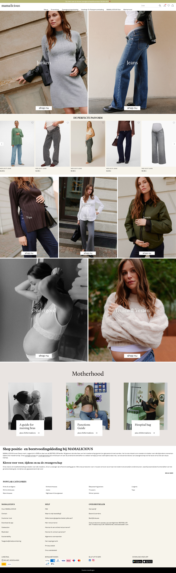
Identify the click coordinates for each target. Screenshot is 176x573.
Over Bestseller (97, 504)
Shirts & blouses (8, 490)
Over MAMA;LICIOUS (9, 509)
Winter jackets (94, 493)
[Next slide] (174, 144)
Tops (133, 490)
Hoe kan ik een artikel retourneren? (57, 527)
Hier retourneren (51, 523)
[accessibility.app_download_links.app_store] (148, 563)
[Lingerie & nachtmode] (44, 310)
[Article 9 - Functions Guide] (88, 404)
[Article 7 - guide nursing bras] (29, 404)
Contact (4, 513)
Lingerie (134, 487)
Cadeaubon (5, 527)
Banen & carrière (95, 513)
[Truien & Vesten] (132, 310)
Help (47, 504)
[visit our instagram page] (93, 561)
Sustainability (6, 536)
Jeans (48, 490)
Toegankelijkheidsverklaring (11, 541)
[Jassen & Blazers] (147, 217)
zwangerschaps (30, 455)
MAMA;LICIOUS (8, 504)
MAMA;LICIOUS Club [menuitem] (114, 9)
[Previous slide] (1, 144)
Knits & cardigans (9, 487)
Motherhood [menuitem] (127, 9)
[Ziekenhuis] (146, 404)
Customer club (7, 518)
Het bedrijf (92, 509)
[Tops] (29, 217)
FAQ (46, 509)
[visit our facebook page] (90, 561)
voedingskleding (44, 455)
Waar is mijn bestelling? (53, 513)
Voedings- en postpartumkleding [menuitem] (92, 9)
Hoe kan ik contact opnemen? (55, 532)
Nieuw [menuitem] (46, 9)
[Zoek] (160, 5)
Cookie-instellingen (88, 570)
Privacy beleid (50, 546)
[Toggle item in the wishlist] (32, 122)
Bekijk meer (169, 473)
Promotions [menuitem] (55, 9)
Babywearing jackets (96, 487)
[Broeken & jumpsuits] (88, 217)
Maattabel (5, 532)
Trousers (92, 490)
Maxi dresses (7, 493)
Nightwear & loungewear (54, 493)
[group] (17, 148)
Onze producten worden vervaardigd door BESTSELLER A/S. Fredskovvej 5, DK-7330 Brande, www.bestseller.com (108, 523)
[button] (17, 144)
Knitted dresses (51, 487)
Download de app (7, 523)
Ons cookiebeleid (51, 550)
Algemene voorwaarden (53, 536)
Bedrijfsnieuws (94, 518)
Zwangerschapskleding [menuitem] (70, 9)
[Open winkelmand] (173, 5)
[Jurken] (44, 62)
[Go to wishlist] (169, 6)
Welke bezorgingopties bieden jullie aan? (59, 518)
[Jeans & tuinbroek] (132, 62)
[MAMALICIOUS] (11, 6)
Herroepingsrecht (51, 541)
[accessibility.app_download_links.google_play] (137, 563)
